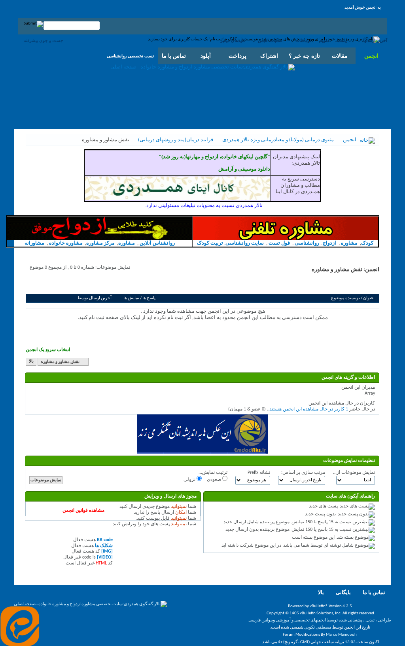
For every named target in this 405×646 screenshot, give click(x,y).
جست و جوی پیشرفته (43, 40)
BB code (105, 540)
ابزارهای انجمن (88, 284)
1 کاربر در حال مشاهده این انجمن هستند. (308, 409)
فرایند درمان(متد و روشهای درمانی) (175, 139)
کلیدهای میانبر (232, 40)
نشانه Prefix (259, 472)
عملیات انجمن (270, 40)
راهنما (342, 40)
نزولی (190, 479)
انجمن (371, 56)
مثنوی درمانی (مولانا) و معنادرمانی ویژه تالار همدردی (278, 139)
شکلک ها (104, 545)
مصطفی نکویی (317, 627)
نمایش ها (131, 298)
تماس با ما (374, 592)
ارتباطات (303, 40)
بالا (31, 362)
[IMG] (107, 551)
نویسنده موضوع (345, 298)
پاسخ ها (148, 298)
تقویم (324, 40)
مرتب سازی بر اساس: (303, 472)
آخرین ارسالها (375, 40)
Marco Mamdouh (341, 635)
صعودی (214, 479)
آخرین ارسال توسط (94, 298)
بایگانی (343, 592)
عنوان (368, 298)
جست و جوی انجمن (50, 284)
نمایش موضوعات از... (354, 472)
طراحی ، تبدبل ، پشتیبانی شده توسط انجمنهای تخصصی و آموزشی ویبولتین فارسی (319, 620)
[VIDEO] (105, 557)
